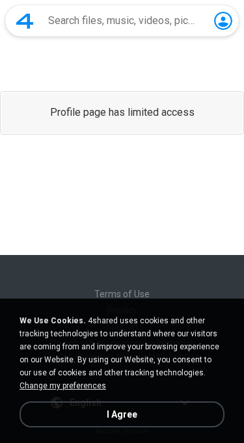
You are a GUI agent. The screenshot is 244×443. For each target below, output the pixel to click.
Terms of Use (122, 294)
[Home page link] (24, 21)
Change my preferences (63, 385)
